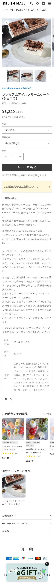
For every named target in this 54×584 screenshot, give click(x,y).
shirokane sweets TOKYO (16, 88)
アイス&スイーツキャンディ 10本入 (12, 448)
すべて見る (47, 414)
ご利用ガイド (9, 515)
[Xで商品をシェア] (11, 400)
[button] (31, 3)
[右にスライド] (50, 76)
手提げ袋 (6, 137)
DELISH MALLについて (15, 523)
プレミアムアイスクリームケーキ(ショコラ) (13, 502)
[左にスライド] (3, 76)
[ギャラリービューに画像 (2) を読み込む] (27, 76)
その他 (5, 531)
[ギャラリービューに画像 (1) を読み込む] (13, 76)
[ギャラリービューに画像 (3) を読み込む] (40, 76)
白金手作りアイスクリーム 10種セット (36, 451)
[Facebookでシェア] (6, 400)
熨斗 (4, 124)
